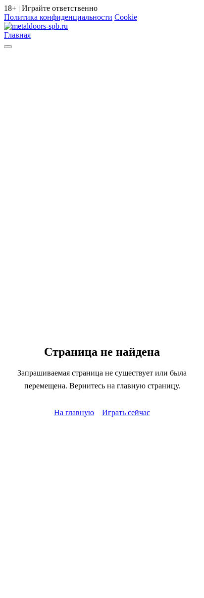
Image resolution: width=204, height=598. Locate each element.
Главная (17, 35)
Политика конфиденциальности (58, 17)
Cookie (125, 17)
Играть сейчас (126, 412)
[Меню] (8, 46)
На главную (74, 412)
